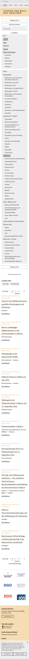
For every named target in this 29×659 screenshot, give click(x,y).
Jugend (7, 138)
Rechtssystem (8, 187)
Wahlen (7, 196)
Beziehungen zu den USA (11, 82)
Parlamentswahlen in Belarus (12, 426)
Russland (6, 45)
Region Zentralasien (9, 52)
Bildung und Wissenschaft (12, 205)
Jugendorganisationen (11, 161)
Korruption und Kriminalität (12, 141)
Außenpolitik (7, 75)
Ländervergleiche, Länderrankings (13, 221)
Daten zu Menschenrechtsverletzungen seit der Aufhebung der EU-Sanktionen (14, 513)
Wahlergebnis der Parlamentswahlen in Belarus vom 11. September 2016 (14, 403)
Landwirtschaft (9, 250)
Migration (7, 144)
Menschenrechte (9, 167)
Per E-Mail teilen (7, 627)
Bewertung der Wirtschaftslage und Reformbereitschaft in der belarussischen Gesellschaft (13, 539)
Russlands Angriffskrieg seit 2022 (14, 236)
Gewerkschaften (9, 248)
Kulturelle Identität (10, 212)
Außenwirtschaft (9, 242)
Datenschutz (4, 644)
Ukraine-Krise (7, 224)
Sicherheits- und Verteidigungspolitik (15, 110)
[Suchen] (3, 1)
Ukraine (5, 49)
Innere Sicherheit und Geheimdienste (15, 158)
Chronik (21, 5)
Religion (7, 147)
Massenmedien (9, 164)
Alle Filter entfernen (14, 24)
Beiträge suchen (14, 20)
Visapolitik (8, 113)
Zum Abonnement (8, 616)
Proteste (7, 184)
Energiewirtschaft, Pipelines (12, 245)
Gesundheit (8, 132)
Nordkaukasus (9, 101)
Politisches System (10, 181)
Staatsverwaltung (9, 193)
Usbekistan (8, 66)
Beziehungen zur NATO (11, 91)
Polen (5, 42)
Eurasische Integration (11, 98)
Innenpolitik (6, 155)
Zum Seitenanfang (15, 563)
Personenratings (9, 173)
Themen (10, 5)
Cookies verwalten (19, 654)
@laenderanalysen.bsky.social (9, 634)
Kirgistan (7, 58)
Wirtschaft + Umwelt (9, 239)
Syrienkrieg (8, 107)
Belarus (5, 39)
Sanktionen (8, 104)
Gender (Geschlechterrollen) (12, 129)
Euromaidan (8, 230)
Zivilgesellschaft (9, 198)
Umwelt (7, 253)
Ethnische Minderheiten (11, 122)
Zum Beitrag (5, 313)
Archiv (15, 5)
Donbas (7, 227)
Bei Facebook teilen (8, 626)
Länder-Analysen (5, 5)
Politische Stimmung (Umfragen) (13, 178)
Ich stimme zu (7, 654)
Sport (6, 218)
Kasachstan (8, 55)
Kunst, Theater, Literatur (11, 215)
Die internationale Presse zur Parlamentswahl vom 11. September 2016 (12, 452)
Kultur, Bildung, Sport (9, 202)
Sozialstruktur (8, 152)
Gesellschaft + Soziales (10, 116)
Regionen (7, 190)
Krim (6, 233)
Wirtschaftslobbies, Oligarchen (13, 261)
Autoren (26, 5)
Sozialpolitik (8, 149)
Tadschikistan (8, 61)
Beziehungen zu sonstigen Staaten (14, 88)
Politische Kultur (9, 176)
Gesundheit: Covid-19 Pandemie (13, 135)
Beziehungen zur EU (10, 85)
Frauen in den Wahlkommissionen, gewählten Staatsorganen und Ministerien (14, 304)
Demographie (8, 119)
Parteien (7, 170)
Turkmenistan (8, 63)
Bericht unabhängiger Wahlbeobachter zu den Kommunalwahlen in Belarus (12, 331)
